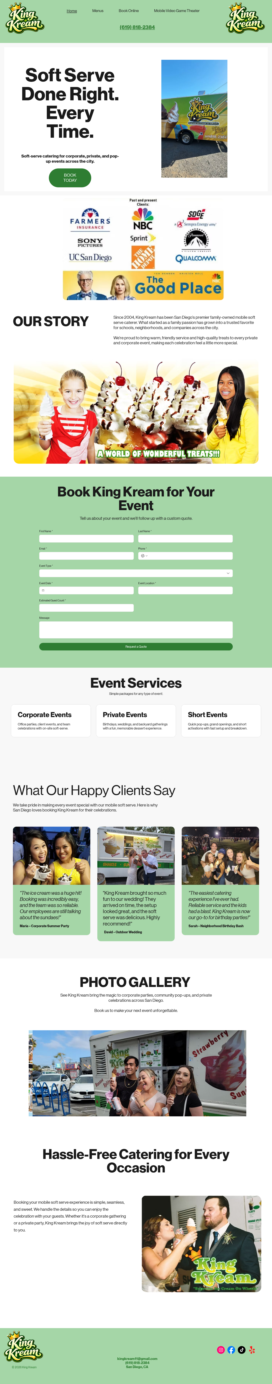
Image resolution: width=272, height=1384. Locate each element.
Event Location (147, 583)
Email (43, 548)
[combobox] (136, 573)
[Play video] (194, 119)
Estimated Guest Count (52, 600)
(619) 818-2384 (137, 27)
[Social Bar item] (221, 1350)
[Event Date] (43, 590)
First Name (46, 531)
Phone (142, 548)
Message (44, 617)
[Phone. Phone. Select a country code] (144, 556)
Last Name (145, 531)
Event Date (46, 583)
